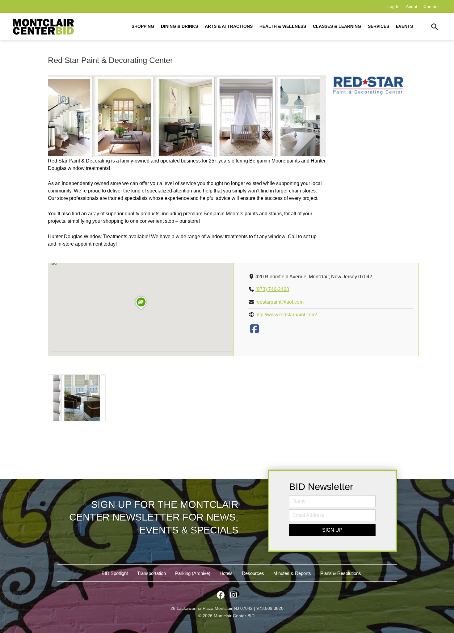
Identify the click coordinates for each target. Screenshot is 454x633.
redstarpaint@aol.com (279, 302)
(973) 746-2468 (272, 289)
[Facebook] (254, 330)
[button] (435, 28)
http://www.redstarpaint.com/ (286, 314)
